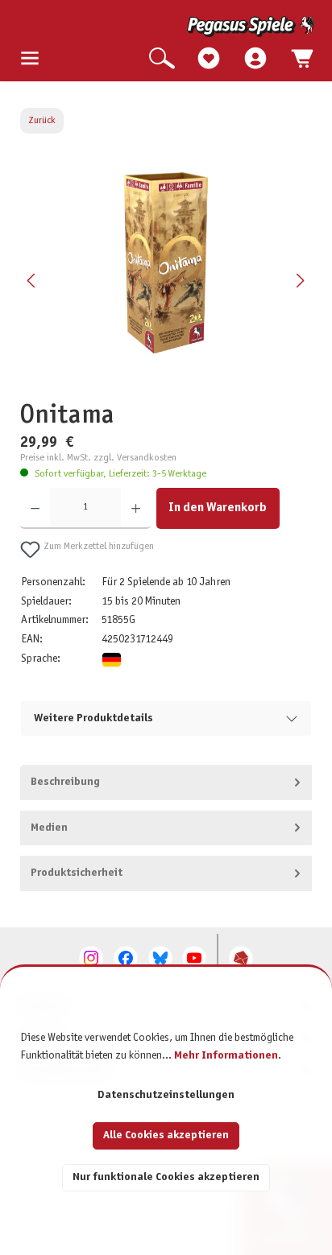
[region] (166, 281)
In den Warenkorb (217, 508)
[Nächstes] (300, 280)
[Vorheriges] (32, 280)
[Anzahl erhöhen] (136, 508)
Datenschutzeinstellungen (166, 1095)
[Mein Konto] (255, 59)
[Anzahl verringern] (35, 508)
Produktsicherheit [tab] (76, 873)
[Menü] (29, 59)
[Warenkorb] (302, 59)
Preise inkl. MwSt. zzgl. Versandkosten (98, 458)
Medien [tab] (49, 828)
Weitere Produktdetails (93, 718)
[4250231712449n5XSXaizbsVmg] (166, 262)
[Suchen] (162, 59)
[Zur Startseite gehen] (167, 26)
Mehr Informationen (226, 1056)
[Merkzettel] (208, 59)
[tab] (166, 782)
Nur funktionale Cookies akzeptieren (166, 1177)
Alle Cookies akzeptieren (166, 1135)
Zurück (42, 121)
